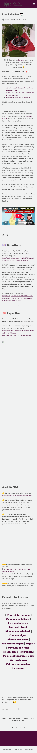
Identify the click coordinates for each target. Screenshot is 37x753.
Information (16, 720)
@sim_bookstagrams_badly (18, 656)
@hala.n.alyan (17, 635)
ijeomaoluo (11, 652)
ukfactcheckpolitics (19, 664)
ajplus (31, 644)
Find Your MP (7, 569)
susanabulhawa (19, 623)
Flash (32, 718)
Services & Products (15, 718)
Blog (23, 720)
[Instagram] (16, 727)
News (24, 19)
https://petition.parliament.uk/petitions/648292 (18, 495)
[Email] (12, 727)
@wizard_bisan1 (18, 627)
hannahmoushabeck (19, 631)
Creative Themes (27, 749)
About (4, 718)
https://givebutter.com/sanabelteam (18, 97)
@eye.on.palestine (18, 648)
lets (11, 639)
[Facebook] (20, 727)
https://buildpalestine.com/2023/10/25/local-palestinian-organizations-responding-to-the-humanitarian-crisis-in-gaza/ (17, 298)
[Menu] (34, 4)
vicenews (18, 668)
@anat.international (18, 615)
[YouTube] (24, 727)
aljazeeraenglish (14, 644)
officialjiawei (19, 660)
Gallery (26, 718)
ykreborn (27, 652)
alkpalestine (21, 639)
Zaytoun (21, 60)
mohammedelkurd (19, 619)
